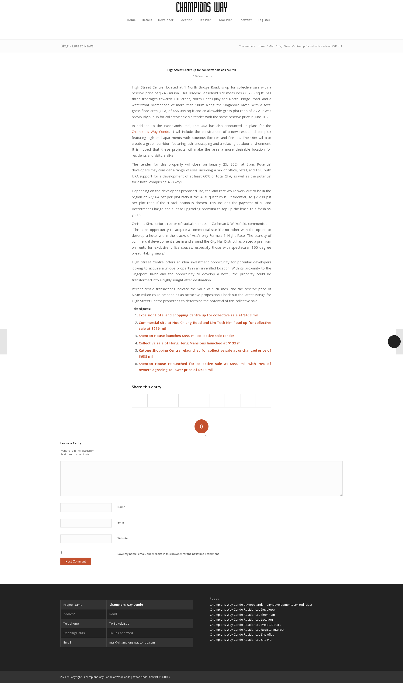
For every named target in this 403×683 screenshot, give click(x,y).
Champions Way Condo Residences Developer (243, 609)
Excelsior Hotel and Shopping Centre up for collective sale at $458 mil (198, 315)
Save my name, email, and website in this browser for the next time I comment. (168, 554)
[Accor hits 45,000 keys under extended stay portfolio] (3, 341)
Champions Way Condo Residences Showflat (242, 634)
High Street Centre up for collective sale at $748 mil (201, 70)
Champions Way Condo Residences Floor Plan (242, 614)
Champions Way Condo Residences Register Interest (247, 629)
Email (121, 522)
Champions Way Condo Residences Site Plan (241, 639)
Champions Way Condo (150, 131)
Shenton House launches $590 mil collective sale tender (186, 335)
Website (123, 538)
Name (121, 507)
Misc (271, 46)
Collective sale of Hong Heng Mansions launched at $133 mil (190, 343)
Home (261, 46)
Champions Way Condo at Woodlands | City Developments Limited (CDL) (261, 604)
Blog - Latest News (77, 46)
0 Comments (203, 76)
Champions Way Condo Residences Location (241, 619)
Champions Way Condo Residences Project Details (245, 625)
